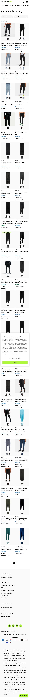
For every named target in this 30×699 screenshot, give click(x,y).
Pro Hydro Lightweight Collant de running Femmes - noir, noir (6, 193)
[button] (2, 1)
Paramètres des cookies (6, 603)
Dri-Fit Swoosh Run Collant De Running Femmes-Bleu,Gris (20, 431)
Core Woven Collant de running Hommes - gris (7, 459)
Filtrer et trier (23, 695)
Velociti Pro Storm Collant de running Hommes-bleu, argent (21, 460)
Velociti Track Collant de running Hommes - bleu (7, 103)
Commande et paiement (6, 577)
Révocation (15, 637)
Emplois (3, 610)
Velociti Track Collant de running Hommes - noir (21, 74)
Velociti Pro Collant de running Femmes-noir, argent (20, 401)
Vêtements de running (8, 5)
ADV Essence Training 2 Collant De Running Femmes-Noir (7, 312)
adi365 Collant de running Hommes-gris (21, 192)
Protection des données (21, 634)
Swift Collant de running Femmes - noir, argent (21, 370)
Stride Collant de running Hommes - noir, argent (7, 44)
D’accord (15, 362)
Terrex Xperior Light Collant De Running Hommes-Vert (6, 549)
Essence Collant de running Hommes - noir (7, 163)
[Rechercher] (20, 1)
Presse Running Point (5, 616)
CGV (14, 634)
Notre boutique (4, 598)
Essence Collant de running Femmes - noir (21, 163)
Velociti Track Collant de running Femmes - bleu (7, 74)
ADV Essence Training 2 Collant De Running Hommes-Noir (21, 490)
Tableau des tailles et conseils (7, 590)
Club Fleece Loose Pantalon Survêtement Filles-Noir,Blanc (6, 371)
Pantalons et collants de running (22, 5)
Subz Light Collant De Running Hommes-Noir (21, 281)
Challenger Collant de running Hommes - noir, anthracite (7, 282)
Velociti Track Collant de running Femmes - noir (21, 103)
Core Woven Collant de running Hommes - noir (21, 44)
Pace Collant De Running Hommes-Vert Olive (7, 519)
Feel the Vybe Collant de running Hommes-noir (7, 252)
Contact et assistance (6, 600)
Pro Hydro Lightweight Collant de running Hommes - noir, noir (6, 401)
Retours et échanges (5, 582)
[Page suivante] (19, 563)
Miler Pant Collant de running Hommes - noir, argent (7, 134)
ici (14, 351)
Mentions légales (7, 634)
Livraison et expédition (6, 580)
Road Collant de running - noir (21, 133)
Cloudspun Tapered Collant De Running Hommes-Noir (20, 312)
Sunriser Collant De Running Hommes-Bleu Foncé (21, 549)
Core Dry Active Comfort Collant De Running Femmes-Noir (21, 520)
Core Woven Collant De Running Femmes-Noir (7, 489)
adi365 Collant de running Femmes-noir (21, 222)
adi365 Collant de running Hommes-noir (21, 252)
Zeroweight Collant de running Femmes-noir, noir (7, 222)
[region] (15, 349)
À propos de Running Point (7, 613)
